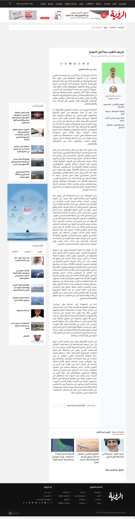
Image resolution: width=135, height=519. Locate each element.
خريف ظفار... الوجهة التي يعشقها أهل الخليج (113, 455)
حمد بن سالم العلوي (113, 96)
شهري (15, 251)
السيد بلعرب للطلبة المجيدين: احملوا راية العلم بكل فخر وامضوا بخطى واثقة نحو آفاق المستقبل (20, 117)
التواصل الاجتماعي (43, 499)
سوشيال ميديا (79, 496)
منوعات (58, 3)
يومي (40, 251)
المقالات (89, 3)
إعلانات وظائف (63, 503)
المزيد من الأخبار (103, 432)
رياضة (98, 3)
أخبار (115, 3)
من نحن (47, 492)
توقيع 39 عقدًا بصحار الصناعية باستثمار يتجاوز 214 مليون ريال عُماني (20, 162)
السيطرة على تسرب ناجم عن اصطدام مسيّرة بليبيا (20, 326)
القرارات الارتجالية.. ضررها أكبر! (115, 112)
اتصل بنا (47, 496)
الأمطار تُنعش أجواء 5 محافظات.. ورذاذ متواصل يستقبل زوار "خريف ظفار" (63, 456)
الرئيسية (122, 3)
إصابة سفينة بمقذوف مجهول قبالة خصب (20, 299)
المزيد (43, 3)
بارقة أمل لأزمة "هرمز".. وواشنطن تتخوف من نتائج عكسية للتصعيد (20, 288)
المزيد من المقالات (113, 99)
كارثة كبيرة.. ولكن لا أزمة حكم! (114, 119)
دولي (81, 3)
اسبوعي (27, 251)
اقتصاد (107, 3)
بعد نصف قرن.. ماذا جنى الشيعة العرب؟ (21, 259)
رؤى (105, 27)
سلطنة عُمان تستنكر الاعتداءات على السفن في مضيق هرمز (21, 149)
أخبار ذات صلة (118, 432)
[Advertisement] (67, 39)
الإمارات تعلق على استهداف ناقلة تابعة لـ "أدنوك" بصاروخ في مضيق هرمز (21, 274)
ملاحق (66, 499)
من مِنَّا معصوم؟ (22, 310)
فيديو (50, 3)
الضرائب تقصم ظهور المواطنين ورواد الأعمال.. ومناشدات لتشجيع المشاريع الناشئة (21, 134)
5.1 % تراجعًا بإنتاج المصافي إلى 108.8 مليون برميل (22, 174)
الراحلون (26, 336)
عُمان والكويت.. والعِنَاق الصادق (115, 126)
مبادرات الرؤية (71, 3)
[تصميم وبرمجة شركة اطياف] (14, 513)
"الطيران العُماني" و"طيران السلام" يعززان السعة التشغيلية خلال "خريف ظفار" (88, 458)
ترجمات (82, 499)
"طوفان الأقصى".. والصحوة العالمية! (114, 105)
